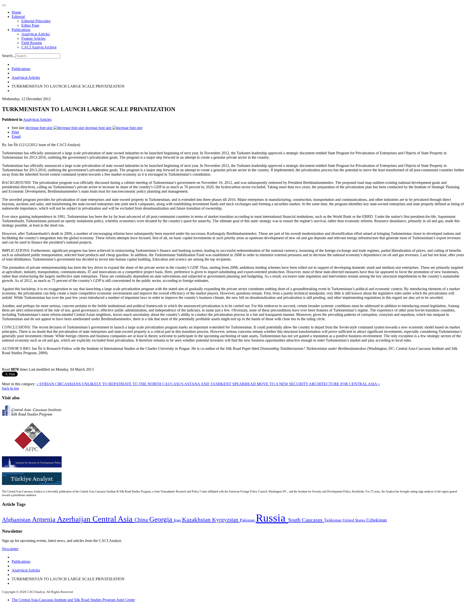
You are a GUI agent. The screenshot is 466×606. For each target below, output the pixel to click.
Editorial (18, 17)
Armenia (44, 519)
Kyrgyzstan (226, 520)
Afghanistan (17, 519)
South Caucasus (306, 520)
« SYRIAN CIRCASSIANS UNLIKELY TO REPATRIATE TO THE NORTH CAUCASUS (110, 384)
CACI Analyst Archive (39, 47)
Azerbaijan (74, 519)
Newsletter (10, 549)
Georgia (161, 519)
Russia (272, 518)
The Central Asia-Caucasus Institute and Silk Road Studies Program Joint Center (73, 600)
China (141, 520)
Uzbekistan (376, 520)
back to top (10, 388)
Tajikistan (333, 520)
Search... (8, 56)
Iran (178, 520)
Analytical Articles (35, 34)
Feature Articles (33, 38)
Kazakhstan (197, 519)
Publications (21, 30)
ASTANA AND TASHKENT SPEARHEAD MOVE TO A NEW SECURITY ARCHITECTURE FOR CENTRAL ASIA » (282, 384)
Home (16, 12)
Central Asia (113, 518)
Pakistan (248, 520)
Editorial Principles (35, 21)
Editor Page (30, 25)
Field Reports (31, 43)
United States (354, 520)
